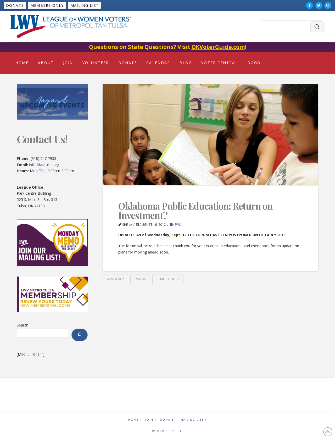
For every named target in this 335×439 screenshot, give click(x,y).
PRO (179, 431)
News (176, 224)
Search (22, 325)
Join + (151, 419)
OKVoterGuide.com (218, 46)
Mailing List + (194, 419)
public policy (168, 279)
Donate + (168, 419)
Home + (135, 419)
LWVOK (140, 279)
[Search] (79, 335)
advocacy (115, 279)
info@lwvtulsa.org (44, 164)
